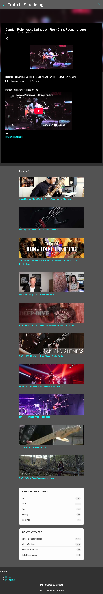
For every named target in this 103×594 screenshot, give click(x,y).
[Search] (47, 4)
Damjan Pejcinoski (14, 137)
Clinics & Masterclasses (51, 539)
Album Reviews (51, 544)
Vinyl (51, 509)
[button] (7, 38)
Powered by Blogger (53, 585)
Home (8, 577)
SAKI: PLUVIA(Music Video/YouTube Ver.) (37, 478)
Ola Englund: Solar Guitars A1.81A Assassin (38, 230)
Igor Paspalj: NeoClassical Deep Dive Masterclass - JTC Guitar (46, 325)
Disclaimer (10, 580)
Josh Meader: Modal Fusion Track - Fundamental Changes (45, 199)
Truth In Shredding (25, 4)
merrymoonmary (58, 590)
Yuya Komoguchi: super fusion (32, 447)
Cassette (51, 520)
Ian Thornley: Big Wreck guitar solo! (35, 417)
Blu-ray (51, 514)
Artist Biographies (51, 555)
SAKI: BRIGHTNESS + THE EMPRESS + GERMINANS (41, 356)
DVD (51, 504)
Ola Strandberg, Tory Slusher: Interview (36, 295)
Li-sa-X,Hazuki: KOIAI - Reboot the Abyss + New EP (41, 386)
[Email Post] (7, 134)
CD (51, 498)
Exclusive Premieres (51, 550)
